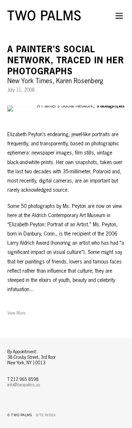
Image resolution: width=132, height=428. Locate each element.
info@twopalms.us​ (23, 385)
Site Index (46, 415)
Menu (119, 20)
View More (16, 313)
